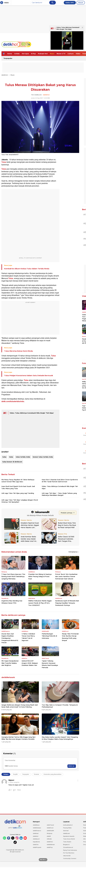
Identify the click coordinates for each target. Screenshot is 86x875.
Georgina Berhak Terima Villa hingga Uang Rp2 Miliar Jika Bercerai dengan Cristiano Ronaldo (18, 738)
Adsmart (66, 830)
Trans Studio (67, 842)
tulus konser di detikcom (12, 462)
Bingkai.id (66, 844)
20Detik (49, 839)
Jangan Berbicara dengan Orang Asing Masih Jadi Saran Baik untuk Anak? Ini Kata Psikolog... (19, 706)
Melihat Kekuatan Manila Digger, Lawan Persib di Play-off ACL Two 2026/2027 (40, 603)
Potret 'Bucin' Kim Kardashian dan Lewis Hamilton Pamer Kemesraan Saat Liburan (66, 576)
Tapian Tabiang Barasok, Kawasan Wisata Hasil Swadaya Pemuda (50, 664)
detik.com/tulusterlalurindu (12, 401)
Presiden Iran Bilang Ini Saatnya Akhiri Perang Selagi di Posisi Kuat (40, 576)
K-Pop (33, 53)
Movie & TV (61, 53)
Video (78, 53)
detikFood (50, 828)
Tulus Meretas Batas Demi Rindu (18, 351)
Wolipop (49, 833)
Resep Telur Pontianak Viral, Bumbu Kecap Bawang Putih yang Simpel (70, 637)
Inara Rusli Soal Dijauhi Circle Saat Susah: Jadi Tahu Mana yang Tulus (18, 487)
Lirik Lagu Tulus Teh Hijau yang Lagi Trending (17, 493)
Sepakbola (36, 842)
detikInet (35, 833)
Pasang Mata (67, 828)
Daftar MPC (70, 2)
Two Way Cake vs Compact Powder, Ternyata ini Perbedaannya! (60, 706)
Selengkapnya (73, 552)
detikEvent (66, 833)
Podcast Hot (43, 53)
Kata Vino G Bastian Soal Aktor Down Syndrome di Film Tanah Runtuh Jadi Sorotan (60, 481)
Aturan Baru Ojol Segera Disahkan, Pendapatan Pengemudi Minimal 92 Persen (9, 638)
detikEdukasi (37, 828)
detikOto (36, 844)
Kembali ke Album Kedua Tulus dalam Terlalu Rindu (26, 269)
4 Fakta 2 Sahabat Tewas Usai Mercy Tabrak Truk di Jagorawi (28, 637)
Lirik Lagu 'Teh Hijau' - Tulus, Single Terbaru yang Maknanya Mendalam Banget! (59, 494)
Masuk (80, 2)
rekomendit (66, 855)
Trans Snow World (69, 839)
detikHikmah (51, 844)
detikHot (4, 75)
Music (52, 53)
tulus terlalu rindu (23, 457)
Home (9, 53)
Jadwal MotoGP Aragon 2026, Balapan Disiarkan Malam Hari (30, 663)
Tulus (3, 162)
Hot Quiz (25, 53)
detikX (49, 836)
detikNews (36, 825)
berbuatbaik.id (67, 825)
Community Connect (69, 858)
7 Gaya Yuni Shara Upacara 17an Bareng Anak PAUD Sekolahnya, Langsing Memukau (13, 576)
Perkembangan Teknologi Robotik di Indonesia (49, 636)
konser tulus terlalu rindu (43, 457)
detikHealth (50, 830)
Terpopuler (7, 58)
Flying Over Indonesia (70, 850)
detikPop (50, 847)
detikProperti (37, 847)
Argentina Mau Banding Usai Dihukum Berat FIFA (11, 602)
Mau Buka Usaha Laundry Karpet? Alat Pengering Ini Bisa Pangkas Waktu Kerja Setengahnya (60, 738)
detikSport (36, 839)
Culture (71, 53)
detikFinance (37, 830)
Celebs (17, 53)
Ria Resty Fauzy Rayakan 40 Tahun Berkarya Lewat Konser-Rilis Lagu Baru (17, 481)
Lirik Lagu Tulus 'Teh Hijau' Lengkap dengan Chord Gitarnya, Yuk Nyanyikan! (19, 501)
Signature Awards (68, 836)
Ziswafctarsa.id (68, 847)
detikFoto (50, 842)
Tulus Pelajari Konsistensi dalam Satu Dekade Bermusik (28, 376)
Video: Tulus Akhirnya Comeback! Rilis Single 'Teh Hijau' (32, 413)
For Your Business (68, 853)
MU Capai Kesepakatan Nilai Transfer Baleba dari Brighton (10, 663)
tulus (4, 457)
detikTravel (50, 825)
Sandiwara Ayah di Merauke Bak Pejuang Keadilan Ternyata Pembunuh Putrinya (67, 603)
